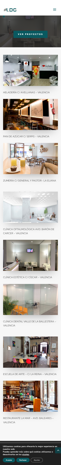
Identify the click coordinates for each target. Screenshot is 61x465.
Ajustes (37, 460)
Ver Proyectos (30, 34)
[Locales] (30, 85)
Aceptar (9, 460)
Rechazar (23, 460)
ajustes (25, 454)
